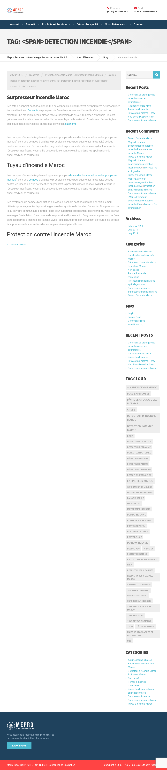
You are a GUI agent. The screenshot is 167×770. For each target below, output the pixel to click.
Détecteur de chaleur (139, 441)
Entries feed (134, 317)
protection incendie (70, 80)
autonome (70, 123)
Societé (30, 24)
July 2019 (133, 229)
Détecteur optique (137, 464)
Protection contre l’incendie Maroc (49, 234)
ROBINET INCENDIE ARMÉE (140, 570)
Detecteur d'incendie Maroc (141, 417)
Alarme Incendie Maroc (142, 387)
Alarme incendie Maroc (140, 251)
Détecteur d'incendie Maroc (142, 262)
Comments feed (136, 320)
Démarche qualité (87, 24)
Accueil (14, 24)
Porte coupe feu (136, 526)
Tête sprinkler (145, 626)
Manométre (133, 503)
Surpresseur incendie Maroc (88, 75)
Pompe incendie (136, 514)
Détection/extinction (139, 475)
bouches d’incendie (93, 175)
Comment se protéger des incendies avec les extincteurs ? (141, 98)
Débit (130, 436)
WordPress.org (135, 324)
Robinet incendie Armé (140, 105)
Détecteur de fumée (139, 452)
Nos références (115, 24)
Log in (131, 313)
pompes (33, 179)
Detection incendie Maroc (140, 428)
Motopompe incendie (138, 509)
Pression (148, 549)
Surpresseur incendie (139, 288)
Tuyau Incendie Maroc (139, 621)
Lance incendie (135, 498)
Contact (139, 24)
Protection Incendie (138, 109)
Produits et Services (55, 24)
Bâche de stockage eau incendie (142, 401)
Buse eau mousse (138, 393)
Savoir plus (19, 745)
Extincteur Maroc (136, 266)
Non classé (133, 270)
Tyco (130, 626)
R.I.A (129, 565)
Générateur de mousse (139, 487)
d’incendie (32, 110)
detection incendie (30, 80)
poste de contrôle (137, 531)
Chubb (131, 409)
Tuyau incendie (135, 615)
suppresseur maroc (137, 596)
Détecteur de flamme (139, 447)
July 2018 (133, 233)
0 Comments (29, 86)
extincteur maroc (50, 80)
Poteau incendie (137, 542)
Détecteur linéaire (137, 458)
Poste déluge (134, 537)
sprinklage (87, 80)
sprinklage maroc (137, 284)
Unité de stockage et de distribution (140, 634)
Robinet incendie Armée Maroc (140, 577)
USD (129, 641)
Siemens (131, 584)
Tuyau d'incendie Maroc (140, 295)
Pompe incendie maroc (139, 520)
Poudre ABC (133, 549)
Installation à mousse (139, 492)
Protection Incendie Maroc (58, 75)
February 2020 (135, 226)
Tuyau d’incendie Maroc (36, 165)
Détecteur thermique (139, 469)
